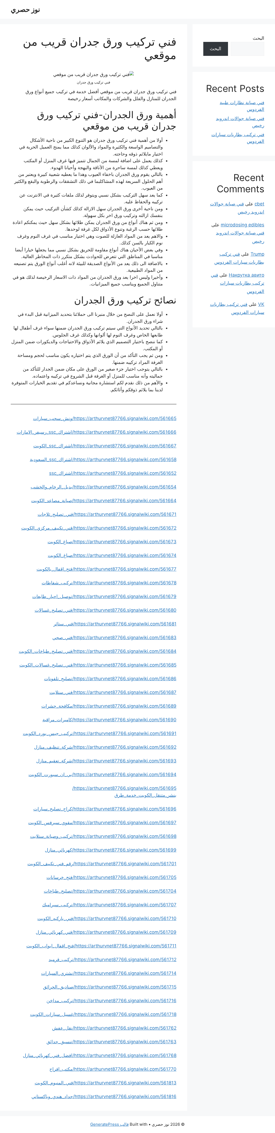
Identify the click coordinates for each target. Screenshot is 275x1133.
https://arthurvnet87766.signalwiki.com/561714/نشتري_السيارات (108, 973)
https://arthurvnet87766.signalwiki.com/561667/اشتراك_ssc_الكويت (104, 445)
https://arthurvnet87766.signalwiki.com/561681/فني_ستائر (114, 624)
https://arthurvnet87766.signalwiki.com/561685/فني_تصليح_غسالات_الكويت (97, 665)
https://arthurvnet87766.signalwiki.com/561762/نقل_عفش (114, 1028)
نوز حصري (25, 9)
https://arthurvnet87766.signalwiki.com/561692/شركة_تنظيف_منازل (105, 747)
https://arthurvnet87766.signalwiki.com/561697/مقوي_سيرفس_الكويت (102, 822)
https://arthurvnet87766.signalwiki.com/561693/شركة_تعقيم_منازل (106, 760)
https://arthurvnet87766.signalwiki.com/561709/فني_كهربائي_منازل (106, 932)
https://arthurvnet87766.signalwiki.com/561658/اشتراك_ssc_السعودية (103, 459)
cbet (259, 204)
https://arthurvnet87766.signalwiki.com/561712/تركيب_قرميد (112, 959)
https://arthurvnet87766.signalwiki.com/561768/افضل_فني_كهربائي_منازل (99, 1055)
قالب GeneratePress (109, 1124)
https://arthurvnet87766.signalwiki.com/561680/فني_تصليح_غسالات (105, 610)
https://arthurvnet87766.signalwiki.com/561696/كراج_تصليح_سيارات (104, 809)
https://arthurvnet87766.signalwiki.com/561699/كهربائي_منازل (110, 850)
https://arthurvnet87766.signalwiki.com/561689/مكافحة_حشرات (108, 706)
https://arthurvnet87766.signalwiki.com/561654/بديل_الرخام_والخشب (103, 487)
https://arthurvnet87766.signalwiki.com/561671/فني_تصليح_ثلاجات (107, 514)
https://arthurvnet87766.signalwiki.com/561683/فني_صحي (114, 637)
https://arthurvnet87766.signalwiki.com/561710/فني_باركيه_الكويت (106, 918)
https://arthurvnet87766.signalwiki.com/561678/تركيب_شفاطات (109, 582)
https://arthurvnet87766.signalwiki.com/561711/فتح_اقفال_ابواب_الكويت (101, 946)
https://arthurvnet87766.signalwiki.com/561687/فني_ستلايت (112, 692)
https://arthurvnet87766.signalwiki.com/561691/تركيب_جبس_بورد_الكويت (99, 733)
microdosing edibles (242, 224)
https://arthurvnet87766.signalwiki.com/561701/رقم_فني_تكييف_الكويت (101, 863)
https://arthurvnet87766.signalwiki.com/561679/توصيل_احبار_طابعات (104, 596)
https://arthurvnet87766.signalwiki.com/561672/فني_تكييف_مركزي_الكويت (98, 528)
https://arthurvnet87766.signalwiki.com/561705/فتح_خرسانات (111, 877)
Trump (257, 254)
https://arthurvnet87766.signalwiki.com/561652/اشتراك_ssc (112, 473)
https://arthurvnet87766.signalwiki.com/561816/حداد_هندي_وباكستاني (103, 1096)
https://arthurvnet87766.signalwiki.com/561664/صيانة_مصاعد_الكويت (103, 500)
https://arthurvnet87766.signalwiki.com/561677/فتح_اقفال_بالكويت (106, 569)
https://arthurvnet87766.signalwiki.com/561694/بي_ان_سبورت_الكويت (102, 774)
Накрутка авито (246, 275)
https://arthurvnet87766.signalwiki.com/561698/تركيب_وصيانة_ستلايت (103, 836)
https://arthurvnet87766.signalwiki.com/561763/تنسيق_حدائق (111, 1041)
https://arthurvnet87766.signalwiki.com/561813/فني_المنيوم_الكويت (105, 1082)
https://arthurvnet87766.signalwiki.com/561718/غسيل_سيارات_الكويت (103, 1014)
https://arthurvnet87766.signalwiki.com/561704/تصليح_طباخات (110, 891)
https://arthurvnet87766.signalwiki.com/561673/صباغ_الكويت (112, 541)
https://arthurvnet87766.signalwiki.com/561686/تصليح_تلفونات (110, 678)
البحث (258, 38)
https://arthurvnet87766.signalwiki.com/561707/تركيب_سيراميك (109, 904)
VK (261, 304)
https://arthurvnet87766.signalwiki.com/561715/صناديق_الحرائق (109, 987)
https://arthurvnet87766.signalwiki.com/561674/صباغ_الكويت (112, 555)
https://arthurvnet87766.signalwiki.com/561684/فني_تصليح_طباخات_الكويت (97, 651)
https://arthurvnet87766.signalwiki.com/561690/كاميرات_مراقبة (109, 719)
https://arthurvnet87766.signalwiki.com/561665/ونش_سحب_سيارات (104, 418)
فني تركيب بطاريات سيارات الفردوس (237, 283)
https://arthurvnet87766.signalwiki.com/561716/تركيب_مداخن (111, 1000)
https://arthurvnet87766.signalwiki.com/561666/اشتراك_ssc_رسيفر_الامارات (96, 432)
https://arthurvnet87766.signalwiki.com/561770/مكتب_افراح (112, 1069)
